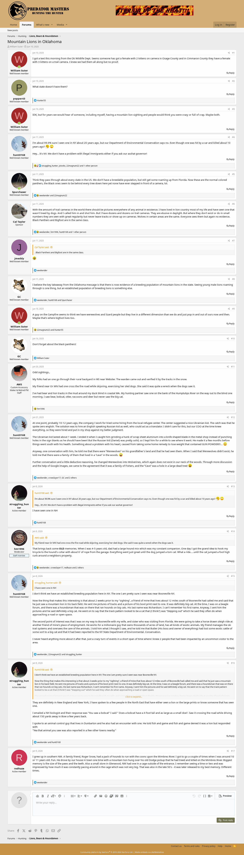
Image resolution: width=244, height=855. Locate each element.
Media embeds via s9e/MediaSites (149, 852)
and (53, 195)
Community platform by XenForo (106, 852)
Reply (232, 72)
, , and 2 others (57, 477)
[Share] (229, 53)
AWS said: (39, 537)
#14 (233, 531)
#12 (233, 417)
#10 (233, 338)
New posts (12, 30)
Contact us (176, 846)
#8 (233, 279)
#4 (233, 137)
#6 (233, 204)
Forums (26, 24)
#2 (233, 81)
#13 (233, 486)
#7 (233, 240)
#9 (233, 308)
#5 (233, 174)
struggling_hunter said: (46, 582)
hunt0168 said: (42, 492)
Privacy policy (208, 846)
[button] (52, 25)
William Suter (16, 46)
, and (54, 300)
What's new (42, 24)
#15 (233, 576)
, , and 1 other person (69, 165)
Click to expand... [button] (133, 696)
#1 (233, 52)
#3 (233, 109)
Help (220, 846)
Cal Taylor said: (42, 247)
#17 (233, 750)
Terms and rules (192, 846)
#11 (233, 366)
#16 (233, 663)
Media (60, 24)
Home (13, 24)
